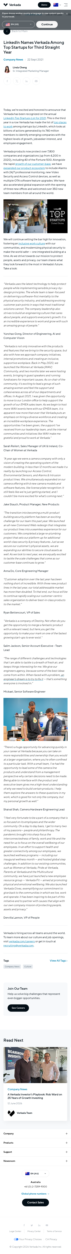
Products (8, 1142)
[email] (36, 81)
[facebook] (7, 81)
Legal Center (15, 1231)
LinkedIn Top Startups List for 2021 (24, 118)
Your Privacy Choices (30, 1239)
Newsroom (9, 1161)
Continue (47, 24)
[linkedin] (26, 81)
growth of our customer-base (33, 164)
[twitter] (32, 1225)
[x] (17, 81)
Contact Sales (35, 1202)
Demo (44, 4)
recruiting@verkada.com (18, 946)
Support (7, 1152)
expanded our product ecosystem (24, 168)
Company (8, 1133)
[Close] (67, 13)
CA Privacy (51, 1239)
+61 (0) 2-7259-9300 (35, 1186)
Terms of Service (54, 1231)
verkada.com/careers (22, 941)
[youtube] (47, 1225)
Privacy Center (34, 1231)
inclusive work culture (31, 243)
